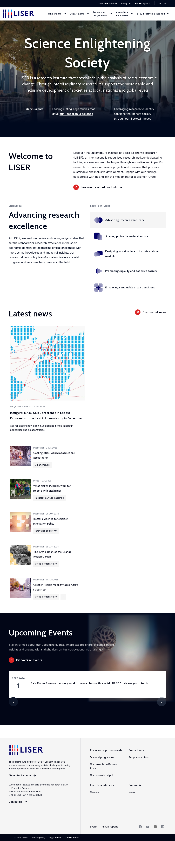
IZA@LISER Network (107, 3)
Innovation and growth (46, 531)
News (132, 792)
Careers (94, 792)
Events (94, 826)
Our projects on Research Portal (104, 766)
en (160, 3)
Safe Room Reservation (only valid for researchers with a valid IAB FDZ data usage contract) (89, 683)
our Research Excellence (76, 114)
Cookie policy (71, 837)
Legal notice (55, 837)
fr (165, 3)
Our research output (101, 775)
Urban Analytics (43, 465)
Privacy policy (38, 837)
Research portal (142, 3)
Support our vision (139, 757)
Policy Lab (126, 3)
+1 (63, 596)
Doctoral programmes (102, 757)
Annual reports (110, 826)
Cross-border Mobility (46, 563)
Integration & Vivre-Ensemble (49, 498)
